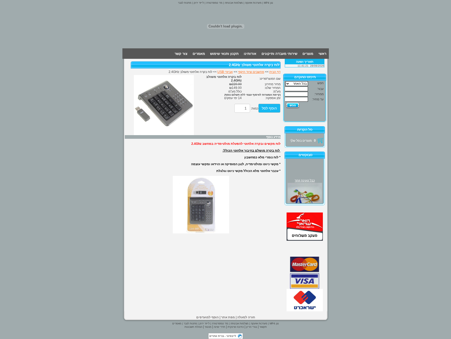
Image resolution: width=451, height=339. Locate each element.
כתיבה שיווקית (236, 326)
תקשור (263, 326)
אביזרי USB (225, 72)
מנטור (208, 326)
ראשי (322, 54)
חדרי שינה (219, 326)
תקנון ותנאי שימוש (224, 54)
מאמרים (199, 54)
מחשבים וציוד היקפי (251, 72)
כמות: (254, 108)
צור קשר (181, 54)
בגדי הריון (251, 326)
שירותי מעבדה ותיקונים (279, 54)
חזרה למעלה (246, 317)
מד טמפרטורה (213, 2)
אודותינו (250, 54)
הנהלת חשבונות (193, 326)
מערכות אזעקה (253, 2)
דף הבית (275, 72)
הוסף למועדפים (207, 317)
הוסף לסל (269, 108)
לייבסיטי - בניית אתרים (222, 336)
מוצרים (307, 54)
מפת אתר (228, 317)
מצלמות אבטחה (233, 2)
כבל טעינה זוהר (305, 180)
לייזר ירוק (198, 2)
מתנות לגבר (184, 2)
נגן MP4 (268, 2)
